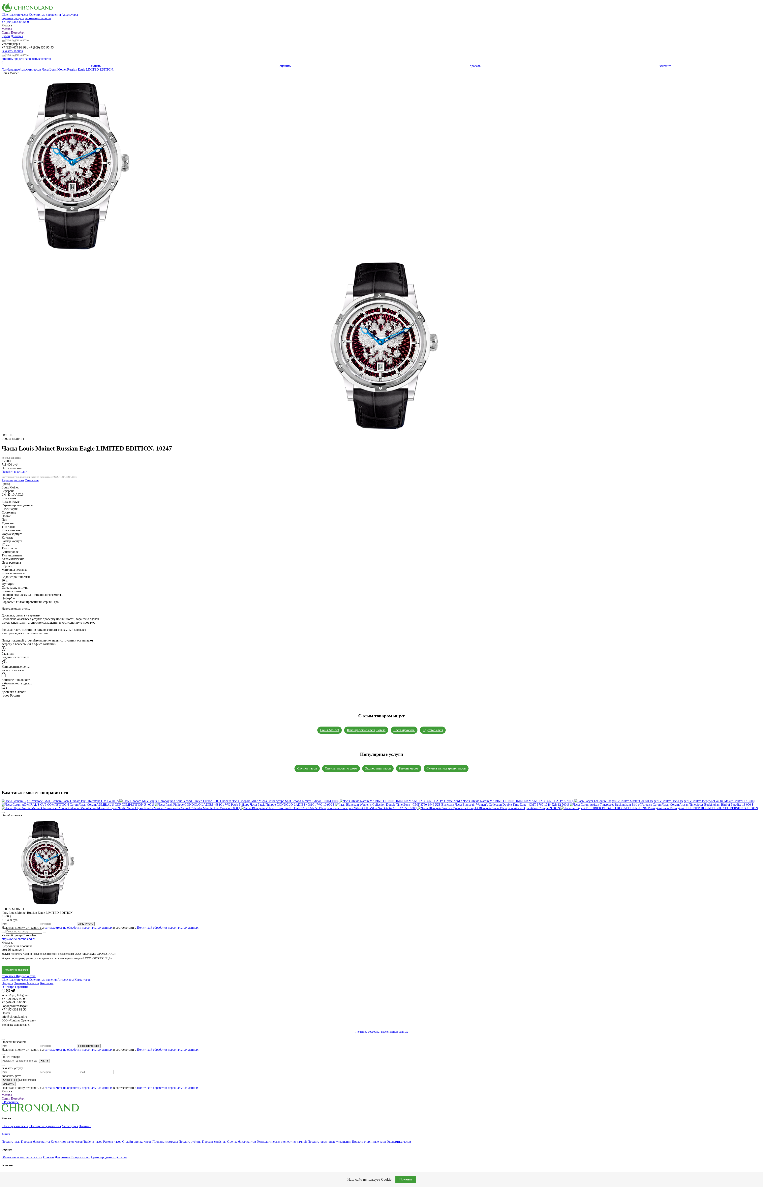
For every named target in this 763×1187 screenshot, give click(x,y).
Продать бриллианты (35, 1141)
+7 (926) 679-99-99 (14, 47)
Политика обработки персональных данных (381, 1031)
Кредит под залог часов (67, 1141)
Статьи (122, 1157)
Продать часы (11, 1141)
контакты (44, 18)
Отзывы (48, 1157)
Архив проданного (103, 1157)
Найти (44, 1060)
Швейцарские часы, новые (366, 730)
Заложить (32, 983)
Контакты (46, 983)
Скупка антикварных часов (446, 768)
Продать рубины (190, 1141)
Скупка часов (307, 768)
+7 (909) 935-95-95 (41, 47)
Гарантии (21, 986)
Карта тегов (83, 979)
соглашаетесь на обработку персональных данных (78, 927)
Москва (7, 29)
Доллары (17, 36)
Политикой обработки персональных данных (167, 927)
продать (19, 18)
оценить (7, 18)
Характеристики (13, 480)
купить (96, 66)
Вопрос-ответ (80, 1157)
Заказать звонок (12, 51)
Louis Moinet (329, 730)
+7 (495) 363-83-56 (14, 21)
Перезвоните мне (88, 1045)
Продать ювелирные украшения (329, 1141)
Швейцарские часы (15, 14)
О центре (8, 986)
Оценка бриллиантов (241, 1141)
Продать (7, 983)
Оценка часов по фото (341, 768)
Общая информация (15, 1157)
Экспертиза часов (378, 768)
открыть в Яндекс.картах (19, 976)
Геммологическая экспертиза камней (282, 1141)
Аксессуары (70, 14)
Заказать (8, 1083)
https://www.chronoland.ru (18, 939)
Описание (32, 480)
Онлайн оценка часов (137, 1141)
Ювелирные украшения (45, 14)
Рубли (6, 36)
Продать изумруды (165, 1141)
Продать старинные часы (369, 1141)
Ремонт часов (408, 768)
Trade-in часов (92, 1141)
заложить (31, 18)
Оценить (20, 983)
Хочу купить (85, 923)
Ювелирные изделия (43, 979)
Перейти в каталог (14, 471)
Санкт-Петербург (13, 32)
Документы (63, 1157)
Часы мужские (404, 730)
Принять (405, 1179)
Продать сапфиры (214, 1141)
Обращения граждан (16, 969)
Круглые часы (433, 730)
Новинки (85, 1126)
